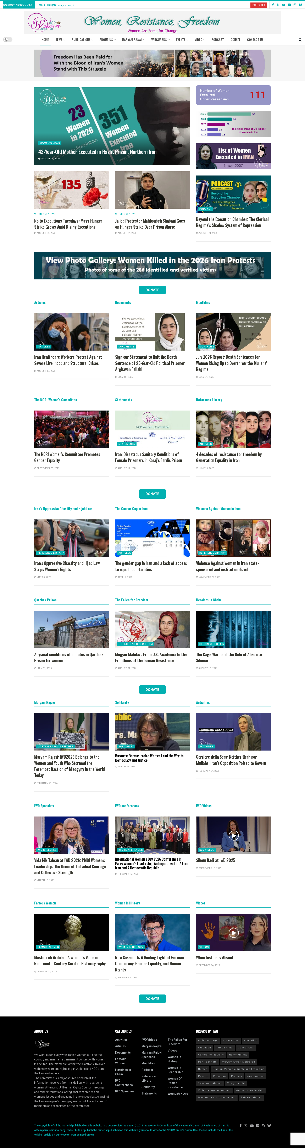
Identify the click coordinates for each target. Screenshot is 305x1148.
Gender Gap (246, 1047)
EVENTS (180, 39)
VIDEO (198, 39)
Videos (204, 947)
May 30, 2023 (43, 577)
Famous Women (48, 947)
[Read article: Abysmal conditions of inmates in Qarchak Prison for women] (71, 629)
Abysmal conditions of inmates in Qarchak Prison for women (68, 657)
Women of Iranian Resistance (175, 1083)
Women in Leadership (175, 1070)
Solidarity (126, 746)
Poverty (203, 1076)
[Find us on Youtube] (283, 5)
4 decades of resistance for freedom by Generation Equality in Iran (229, 457)
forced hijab (224, 1047)
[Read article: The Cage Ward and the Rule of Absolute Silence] (233, 629)
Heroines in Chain (211, 644)
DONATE (235, 39)
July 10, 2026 (125, 377)
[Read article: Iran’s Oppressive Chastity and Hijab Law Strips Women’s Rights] (71, 538)
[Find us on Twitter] (278, 5)
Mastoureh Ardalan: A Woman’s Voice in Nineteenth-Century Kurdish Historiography (70, 960)
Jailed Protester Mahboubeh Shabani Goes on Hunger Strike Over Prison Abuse (150, 223)
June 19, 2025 (206, 468)
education (250, 1040)
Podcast (205, 209)
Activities (206, 746)
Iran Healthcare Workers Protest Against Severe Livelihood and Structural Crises (68, 360)
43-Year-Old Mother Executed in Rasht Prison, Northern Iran (97, 151)
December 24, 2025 (209, 965)
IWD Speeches (47, 850)
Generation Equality (211, 1055)
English (41, 4)
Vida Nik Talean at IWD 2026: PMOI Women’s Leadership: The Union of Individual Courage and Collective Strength (70, 866)
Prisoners (219, 1076)
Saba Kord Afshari (210, 1083)
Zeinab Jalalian (251, 1097)
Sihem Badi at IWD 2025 (215, 860)
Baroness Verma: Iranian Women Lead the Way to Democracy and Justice (149, 758)
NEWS (58, 39)
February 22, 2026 (127, 874)
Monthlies (206, 347)
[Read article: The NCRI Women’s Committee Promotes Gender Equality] (71, 429)
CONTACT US (255, 39)
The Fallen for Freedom (135, 644)
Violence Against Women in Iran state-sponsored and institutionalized (227, 566)
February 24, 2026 (208, 771)
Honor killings (238, 1055)
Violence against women (214, 1090)
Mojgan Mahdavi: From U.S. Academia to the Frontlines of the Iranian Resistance (151, 657)
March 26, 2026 (126, 766)
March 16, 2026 (45, 880)
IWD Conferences (130, 850)
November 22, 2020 (209, 577)
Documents (126, 347)
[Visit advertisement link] (152, 63)
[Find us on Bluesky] (300, 5)
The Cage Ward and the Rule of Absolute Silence (229, 657)
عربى (71, 4)
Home (45, 39)
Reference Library (51, 553)
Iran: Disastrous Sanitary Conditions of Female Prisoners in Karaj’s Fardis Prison (148, 457)
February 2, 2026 (127, 977)
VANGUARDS (159, 39)
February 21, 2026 (46, 783)
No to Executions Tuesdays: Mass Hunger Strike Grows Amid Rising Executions (68, 223)
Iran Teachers (207, 1062)
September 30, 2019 (47, 468)
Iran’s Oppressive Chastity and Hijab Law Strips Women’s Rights (67, 566)
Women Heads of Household (216, 1097)
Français (51, 4)
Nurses (202, 1069)
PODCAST (217, 39)
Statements (126, 444)
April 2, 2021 (124, 577)
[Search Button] (300, 39)
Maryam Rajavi (152, 1046)
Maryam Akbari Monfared (238, 1062)
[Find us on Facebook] (273, 5)
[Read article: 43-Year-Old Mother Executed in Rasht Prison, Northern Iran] (112, 126)
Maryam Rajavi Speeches (55, 746)
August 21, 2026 (207, 233)
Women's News (50, 143)
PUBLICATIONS (81, 39)
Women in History (130, 947)
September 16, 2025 (209, 868)
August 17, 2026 (126, 468)
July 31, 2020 (44, 668)
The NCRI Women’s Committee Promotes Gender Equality (67, 457)
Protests (236, 1076)
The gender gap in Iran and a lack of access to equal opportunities (151, 566)
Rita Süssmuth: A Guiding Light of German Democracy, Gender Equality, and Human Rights (149, 963)
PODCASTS (259, 5)
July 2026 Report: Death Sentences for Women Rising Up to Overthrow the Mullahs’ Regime (231, 363)
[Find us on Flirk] (289, 5)
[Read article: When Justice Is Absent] (233, 932)
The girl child (236, 1083)
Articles (44, 347)
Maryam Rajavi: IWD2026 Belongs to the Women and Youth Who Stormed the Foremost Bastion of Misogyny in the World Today (69, 766)
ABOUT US (106, 39)
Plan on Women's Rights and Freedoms (238, 1069)
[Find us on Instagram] (295, 5)
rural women (255, 1076)
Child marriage (208, 1040)
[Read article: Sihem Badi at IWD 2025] (233, 835)
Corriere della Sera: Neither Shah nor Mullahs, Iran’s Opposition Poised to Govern (231, 760)
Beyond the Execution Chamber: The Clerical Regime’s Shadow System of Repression (232, 222)
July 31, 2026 (206, 377)
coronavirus (231, 1040)
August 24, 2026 (126, 233)
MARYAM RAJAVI (132, 39)
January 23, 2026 (46, 971)
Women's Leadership (250, 1090)
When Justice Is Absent (215, 957)
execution (204, 1047)
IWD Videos (207, 850)
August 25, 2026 (50, 158)
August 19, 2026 (45, 371)
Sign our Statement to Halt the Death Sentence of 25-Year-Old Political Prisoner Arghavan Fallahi (150, 363)
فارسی (62, 4)
